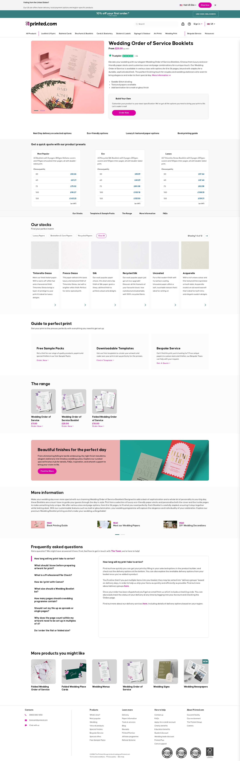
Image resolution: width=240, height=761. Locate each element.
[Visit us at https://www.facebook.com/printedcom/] (31, 730)
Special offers (95, 737)
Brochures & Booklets (84, 34)
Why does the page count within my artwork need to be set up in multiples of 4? (55, 620)
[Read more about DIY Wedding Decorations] (170, 524)
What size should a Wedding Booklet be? (54, 590)
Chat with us (34, 725)
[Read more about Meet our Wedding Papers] (104, 524)
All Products (31, 34)
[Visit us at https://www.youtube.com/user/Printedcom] (36, 730)
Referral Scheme (129, 740)
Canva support (160, 744)
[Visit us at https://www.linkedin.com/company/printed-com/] (40, 730)
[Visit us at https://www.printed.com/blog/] (27, 730)
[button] (36, 110)
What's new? (95, 715)
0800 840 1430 (35, 715)
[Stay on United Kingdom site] (215, 5)
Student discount (161, 733)
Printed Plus (159, 740)
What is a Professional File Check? (53, 575)
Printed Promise (128, 733)
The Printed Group (194, 722)
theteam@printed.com (38, 720)
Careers (190, 726)
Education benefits (162, 729)
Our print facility (193, 715)
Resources (209, 34)
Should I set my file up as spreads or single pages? (53, 609)
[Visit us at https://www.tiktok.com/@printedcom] (54, 730)
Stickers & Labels (123, 34)
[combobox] (188, 5)
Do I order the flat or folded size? (52, 630)
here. (126, 586)
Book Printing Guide (57, 525)
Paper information (129, 719)
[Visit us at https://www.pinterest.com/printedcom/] (45, 730)
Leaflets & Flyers (48, 34)
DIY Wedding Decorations (192, 525)
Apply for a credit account (165, 722)
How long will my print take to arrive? (54, 558)
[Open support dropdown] (189, 24)
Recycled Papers (85, 236)
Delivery (125, 715)
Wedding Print (171, 34)
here (145, 603)
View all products (97, 726)
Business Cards (65, 34)
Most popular (95, 719)
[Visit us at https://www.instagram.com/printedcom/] (49, 730)
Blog (124, 726)
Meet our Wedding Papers (126, 525)
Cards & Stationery (105, 34)
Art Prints (158, 34)
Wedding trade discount (164, 737)
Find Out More (47, 471)
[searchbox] (156, 24)
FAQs (156, 719)
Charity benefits (161, 726)
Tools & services (128, 722)
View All (101, 236)
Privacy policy (111, 757)
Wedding (93, 722)
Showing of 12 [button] (195, 236)
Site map (121, 757)
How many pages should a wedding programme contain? (53, 600)
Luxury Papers (39, 236)
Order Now (124, 113)
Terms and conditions (97, 757)
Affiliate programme (130, 737)
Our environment (194, 719)
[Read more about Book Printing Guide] (38, 524)
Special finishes (96, 729)
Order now (36, 426)
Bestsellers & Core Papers (61, 236)
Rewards (125, 729)
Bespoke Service (194, 34)
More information (160, 75)
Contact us (158, 715)
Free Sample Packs (97, 740)
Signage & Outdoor (142, 34)
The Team (116, 551)
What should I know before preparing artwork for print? (54, 567)
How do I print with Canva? (49, 581)
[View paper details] (55, 305)
